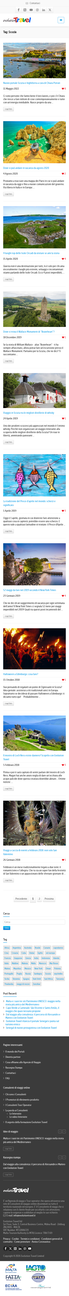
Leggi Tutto (8, 109)
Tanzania (60, 979)
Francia (7, 958)
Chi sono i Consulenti (15, 1094)
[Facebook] (18, 10)
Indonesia (46, 958)
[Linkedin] (43, 10)
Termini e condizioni (30, 1238)
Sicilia (6, 979)
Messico (28, 968)
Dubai (31, 953)
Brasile (37, 947)
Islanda (56, 958)
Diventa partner (13, 1057)
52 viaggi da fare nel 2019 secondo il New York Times (29, 590)
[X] (50, 10)
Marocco (42, 963)
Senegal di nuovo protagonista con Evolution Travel (31, 1027)
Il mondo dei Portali (14, 1051)
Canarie (47, 947)
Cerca (7, 928)
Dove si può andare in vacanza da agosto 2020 (26, 168)
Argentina (17, 947)
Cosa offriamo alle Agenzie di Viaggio (23, 1062)
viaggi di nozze (23, 984)
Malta (33, 963)
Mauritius (17, 968)
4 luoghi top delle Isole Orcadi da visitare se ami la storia (31, 253)
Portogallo (8, 973)
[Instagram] (25, 10)
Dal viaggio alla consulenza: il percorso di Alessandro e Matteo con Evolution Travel (32, 1016)
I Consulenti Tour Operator (18, 1105)
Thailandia (8, 984)
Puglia (19, 973)
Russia (28, 973)
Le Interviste (15, 1113)
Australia (27, 947)
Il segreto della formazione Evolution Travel (26, 1122)
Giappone (18, 958)
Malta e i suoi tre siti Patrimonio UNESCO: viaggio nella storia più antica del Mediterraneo (32, 1003)
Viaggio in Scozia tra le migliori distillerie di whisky (28, 412)
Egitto (40, 953)
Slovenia (16, 979)
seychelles (58, 973)
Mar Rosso (54, 963)
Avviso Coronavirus (41, 1241)
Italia (6, 963)
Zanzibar (36, 984)
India (36, 958)
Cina (6, 953)
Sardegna (38, 973)
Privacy (7, 1238)
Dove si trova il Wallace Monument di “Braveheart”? (28, 331)
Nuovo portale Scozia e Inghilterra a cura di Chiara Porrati (31, 83)
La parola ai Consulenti (16, 1110)
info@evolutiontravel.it (24, 1215)
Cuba (24, 953)
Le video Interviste (18, 1116)
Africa (6, 947)
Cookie (15, 1238)
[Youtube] (31, 10)
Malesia (25, 963)
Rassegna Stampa (13, 1067)
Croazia (15, 953)
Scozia (48, 973)
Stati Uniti (37, 979)
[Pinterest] (37, 10)
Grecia (28, 958)
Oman (48, 968)
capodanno (58, 947)
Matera (7, 968)
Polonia (57, 968)
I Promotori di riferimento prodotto (22, 1099)
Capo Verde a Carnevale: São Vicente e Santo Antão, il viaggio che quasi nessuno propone (32, 1009)
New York (38, 968)
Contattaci (34, 3)
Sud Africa (48, 979)
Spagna (26, 979)
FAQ (7, 1078)
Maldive (15, 963)
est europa (50, 953)
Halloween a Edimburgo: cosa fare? (20, 674)
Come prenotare (22, 1241)
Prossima (49, 898)
